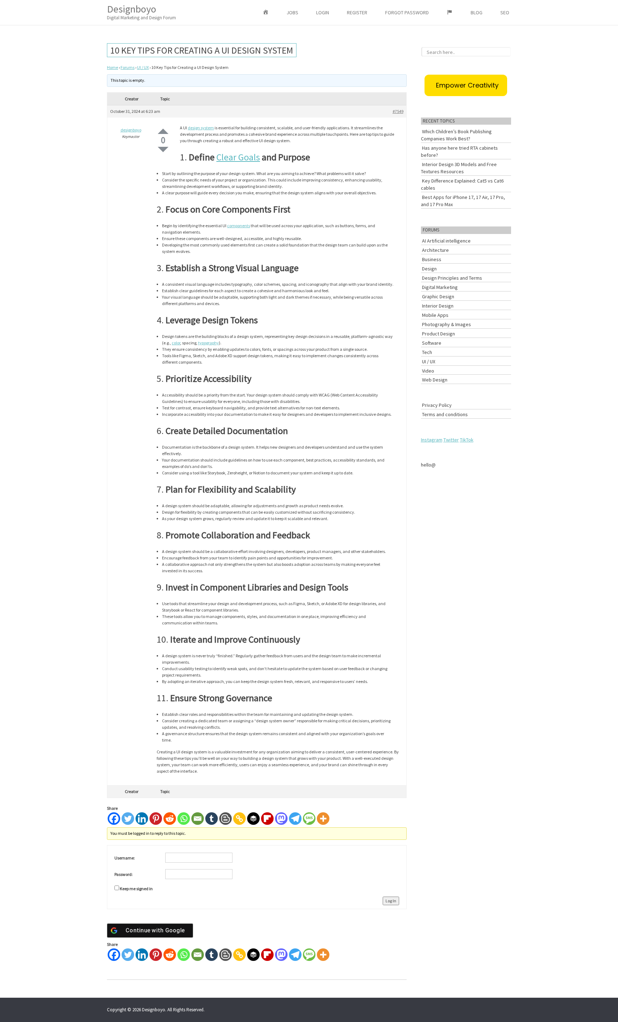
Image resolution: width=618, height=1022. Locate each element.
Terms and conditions (445, 414)
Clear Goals (238, 157)
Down (163, 149)
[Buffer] (253, 818)
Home (112, 67)
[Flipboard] (267, 818)
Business (431, 259)
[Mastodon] (281, 818)
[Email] (197, 818)
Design (429, 268)
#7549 (398, 111)
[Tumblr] (211, 818)
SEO (504, 12)
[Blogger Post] (225, 818)
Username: (124, 858)
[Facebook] (114, 818)
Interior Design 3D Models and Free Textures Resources (459, 168)
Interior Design (437, 306)
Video (428, 371)
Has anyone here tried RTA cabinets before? (459, 151)
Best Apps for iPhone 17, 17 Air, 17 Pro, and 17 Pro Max (463, 201)
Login (322, 12)
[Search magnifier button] (507, 50)
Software (431, 343)
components (238, 225)
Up (163, 131)
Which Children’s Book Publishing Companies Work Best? (456, 135)
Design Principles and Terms (452, 278)
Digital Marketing (440, 287)
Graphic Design (438, 296)
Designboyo (141, 12)
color (176, 342)
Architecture (435, 250)
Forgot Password (407, 12)
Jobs (292, 12)
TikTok (467, 440)
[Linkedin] (142, 818)
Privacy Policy (437, 405)
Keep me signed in (136, 888)
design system (201, 127)
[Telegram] (295, 818)
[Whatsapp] (183, 818)
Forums (127, 67)
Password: (123, 874)
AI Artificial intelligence (446, 241)
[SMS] (309, 818)
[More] (323, 818)
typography (208, 342)
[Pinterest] (155, 818)
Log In (391, 900)
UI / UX (143, 67)
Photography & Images (446, 324)
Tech (427, 352)
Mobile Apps (435, 315)
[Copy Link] (239, 818)
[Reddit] (169, 818)
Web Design (434, 380)
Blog (476, 12)
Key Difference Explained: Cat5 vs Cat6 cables (462, 184)
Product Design (438, 333)
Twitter (451, 440)
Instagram (431, 440)
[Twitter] (128, 818)
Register (357, 12)
